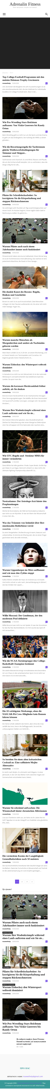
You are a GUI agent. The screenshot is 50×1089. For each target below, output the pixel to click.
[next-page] (32, 882)
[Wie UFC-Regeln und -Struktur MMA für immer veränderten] (25, 441)
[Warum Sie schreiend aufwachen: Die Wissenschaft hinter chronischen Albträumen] (25, 793)
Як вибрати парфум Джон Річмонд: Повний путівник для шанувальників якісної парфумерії (31, 1041)
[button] (4, 14)
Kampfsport (6, 1019)
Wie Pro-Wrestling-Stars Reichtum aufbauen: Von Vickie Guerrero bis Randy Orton (23, 125)
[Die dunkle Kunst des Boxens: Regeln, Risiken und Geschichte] (25, 277)
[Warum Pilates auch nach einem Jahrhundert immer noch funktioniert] (25, 230)
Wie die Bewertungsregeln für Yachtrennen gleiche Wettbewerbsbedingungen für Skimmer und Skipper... (23, 150)
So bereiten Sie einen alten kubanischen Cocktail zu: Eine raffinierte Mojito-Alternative (22, 762)
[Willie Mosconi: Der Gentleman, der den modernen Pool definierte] (25, 601)
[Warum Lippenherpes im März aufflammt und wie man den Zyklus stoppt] (25, 555)
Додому (5, 73)
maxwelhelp (6, 83)
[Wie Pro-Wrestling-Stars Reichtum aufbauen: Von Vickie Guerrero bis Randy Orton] (25, 108)
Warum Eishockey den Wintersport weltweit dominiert (21, 989)
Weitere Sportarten (8, 985)
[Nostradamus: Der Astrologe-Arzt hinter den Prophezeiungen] (25, 487)
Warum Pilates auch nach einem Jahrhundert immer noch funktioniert (23, 924)
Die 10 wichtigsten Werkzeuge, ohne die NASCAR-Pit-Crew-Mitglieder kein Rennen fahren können (24, 714)
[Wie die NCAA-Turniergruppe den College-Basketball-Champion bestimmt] (25, 647)
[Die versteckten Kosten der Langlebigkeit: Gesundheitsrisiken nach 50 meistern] (25, 840)
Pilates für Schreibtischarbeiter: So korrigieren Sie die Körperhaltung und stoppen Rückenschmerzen (21, 198)
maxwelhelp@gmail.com (33, 1076)
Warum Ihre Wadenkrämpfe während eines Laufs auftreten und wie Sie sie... (23, 937)
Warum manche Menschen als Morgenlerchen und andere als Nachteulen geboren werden (23, 343)
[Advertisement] (25, 44)
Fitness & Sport (7, 918)
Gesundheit (6, 967)
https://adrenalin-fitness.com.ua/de (29, 1083)
